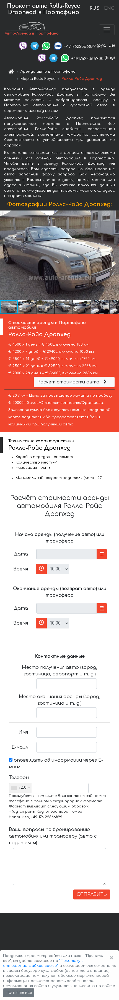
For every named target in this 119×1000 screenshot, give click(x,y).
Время (20, 569)
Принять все (19, 993)
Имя (23, 732)
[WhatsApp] (46, 45)
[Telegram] (34, 45)
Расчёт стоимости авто (69, 382)
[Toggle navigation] (107, 29)
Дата (21, 554)
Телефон (19, 777)
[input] (66, 554)
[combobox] (20, 788)
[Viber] (23, 45)
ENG (109, 8)
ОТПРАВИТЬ (92, 894)
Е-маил (20, 747)
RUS (94, 8)
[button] (27, 307)
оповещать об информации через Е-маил (56, 763)
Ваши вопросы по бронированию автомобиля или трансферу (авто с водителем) (53, 836)
